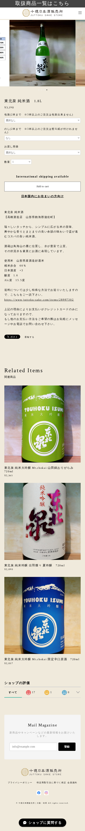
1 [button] (38, 89)
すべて (13, 692)
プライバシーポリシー (20, 782)
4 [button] (46, 89)
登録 (67, 746)
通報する (29, 337)
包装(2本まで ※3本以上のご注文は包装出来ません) (38, 114)
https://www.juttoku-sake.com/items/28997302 (39, 299)
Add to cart (42, 186)
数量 (7, 161)
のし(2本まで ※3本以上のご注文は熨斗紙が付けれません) (41, 130)
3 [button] (44, 89)
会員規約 (72, 782)
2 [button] (41, 89)
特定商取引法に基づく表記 (51, 782)
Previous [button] (6, 53)
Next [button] (79, 53)
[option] (42, 53)
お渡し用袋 (11, 146)
